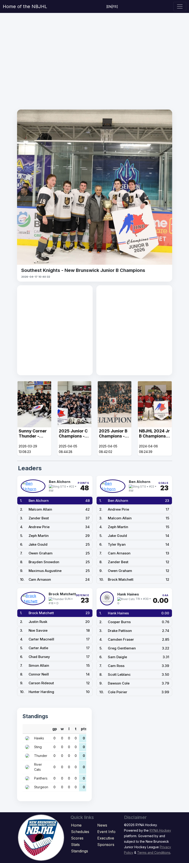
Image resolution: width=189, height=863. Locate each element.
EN (109, 7)
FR (115, 7)
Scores (77, 838)
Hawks (39, 738)
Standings (79, 851)
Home (76, 825)
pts (84, 728)
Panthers (40, 778)
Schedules (80, 831)
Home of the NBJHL (25, 6)
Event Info (106, 831)
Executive (105, 838)
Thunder (40, 756)
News (102, 825)
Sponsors (105, 844)
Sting (38, 747)
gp (54, 728)
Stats (75, 844)
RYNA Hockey (160, 830)
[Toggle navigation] (179, 6)
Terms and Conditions (153, 852)
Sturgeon (41, 787)
